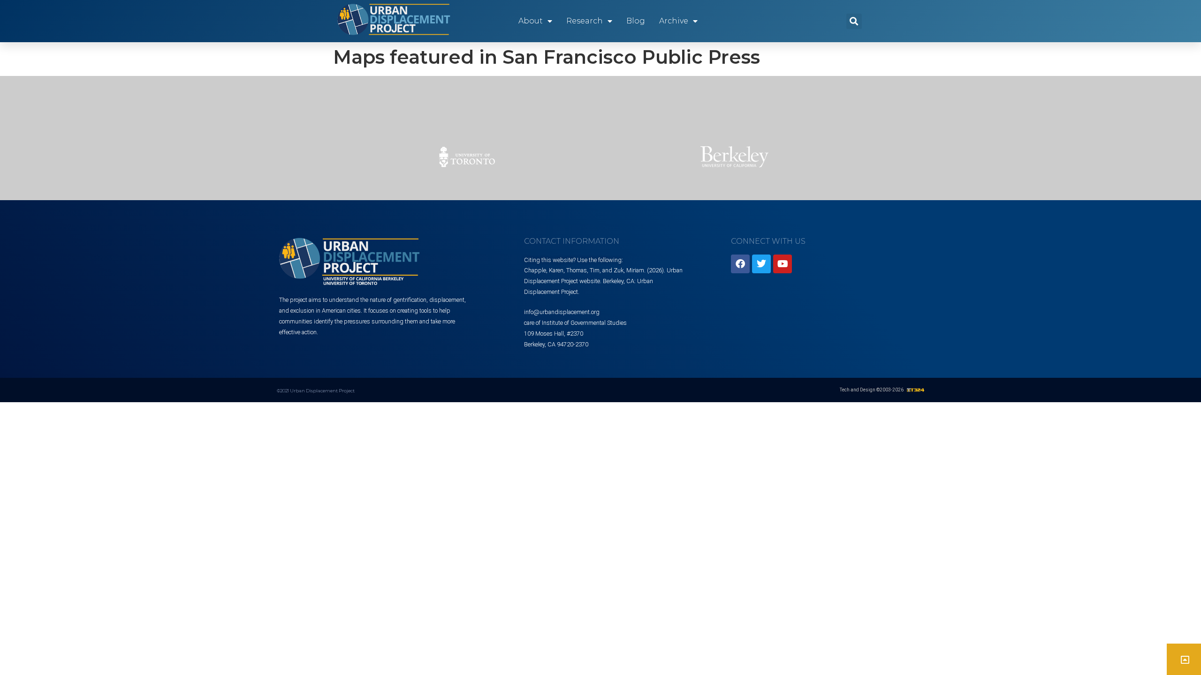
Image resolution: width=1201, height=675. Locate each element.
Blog (635, 20)
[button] (854, 21)
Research (584, 20)
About (530, 20)
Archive (673, 20)
